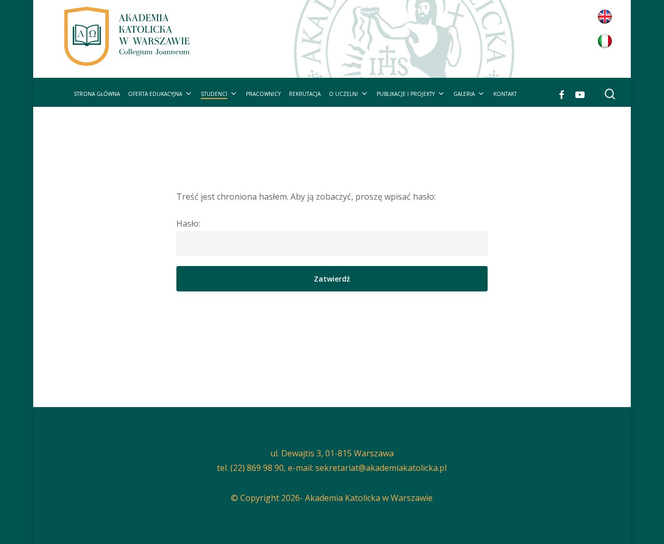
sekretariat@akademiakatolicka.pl (381, 467)
